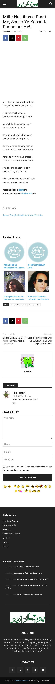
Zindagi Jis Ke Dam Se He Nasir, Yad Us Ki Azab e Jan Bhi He (15, 341)
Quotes (6, 537)
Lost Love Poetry (10, 521)
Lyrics (5, 542)
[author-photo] (27, 368)
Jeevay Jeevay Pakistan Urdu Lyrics (28, 573)
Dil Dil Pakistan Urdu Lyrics (28, 566)
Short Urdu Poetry (11, 533)
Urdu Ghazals (9, 525)
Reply (15, 403)
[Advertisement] (27, 72)
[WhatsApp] (25, 38)
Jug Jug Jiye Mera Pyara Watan (29, 594)
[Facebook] (5, 38)
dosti (21, 189)
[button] (4, 4)
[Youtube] (43, 670)
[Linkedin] (20, 670)
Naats (5, 546)
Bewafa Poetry (34, 305)
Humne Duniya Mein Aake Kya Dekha (32, 579)
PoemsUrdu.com (21, 680)
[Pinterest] (18, 38)
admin (7, 32)
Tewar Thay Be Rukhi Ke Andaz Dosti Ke (23, 215)
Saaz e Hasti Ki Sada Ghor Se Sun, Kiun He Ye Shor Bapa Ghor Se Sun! (40, 341)
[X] (12, 38)
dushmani (26, 193)
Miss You (7, 529)
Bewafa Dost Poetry (18, 305)
